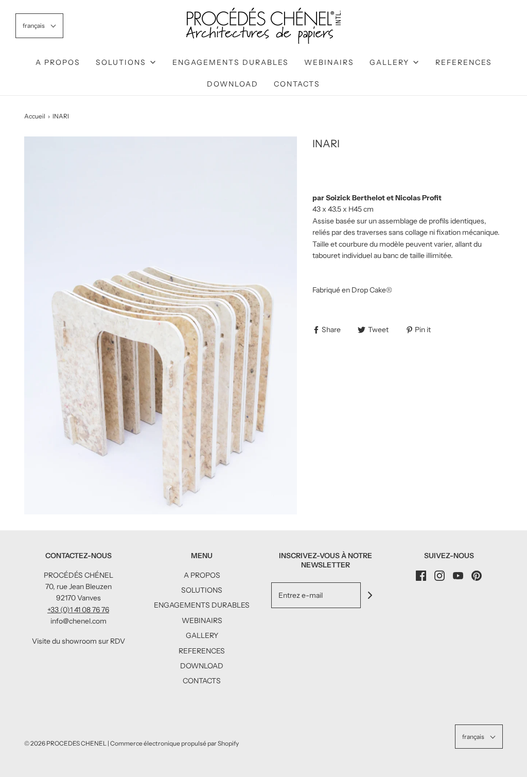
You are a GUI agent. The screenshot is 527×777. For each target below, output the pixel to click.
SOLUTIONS (201, 590)
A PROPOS (58, 62)
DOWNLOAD (232, 84)
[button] (39, 25)
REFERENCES (463, 62)
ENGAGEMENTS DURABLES (230, 62)
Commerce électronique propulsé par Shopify (174, 743)
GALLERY (202, 635)
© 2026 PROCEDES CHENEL (65, 743)
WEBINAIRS (329, 62)
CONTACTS (297, 84)
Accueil (34, 116)
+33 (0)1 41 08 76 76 (78, 609)
